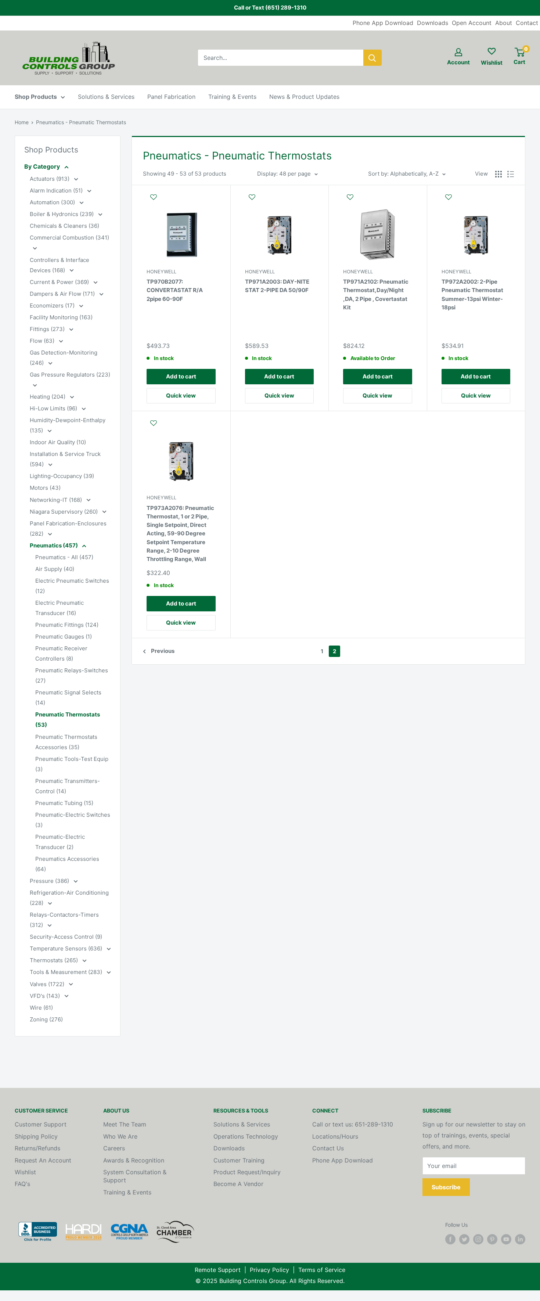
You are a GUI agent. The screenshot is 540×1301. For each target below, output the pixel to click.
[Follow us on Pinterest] (492, 1239)
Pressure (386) (50, 880)
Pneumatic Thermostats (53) (67, 719)
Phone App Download (383, 22)
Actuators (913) (50, 178)
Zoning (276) (46, 1019)
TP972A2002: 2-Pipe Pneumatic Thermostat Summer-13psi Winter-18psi (472, 294)
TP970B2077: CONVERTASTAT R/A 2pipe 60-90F (175, 290)
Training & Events (232, 96)
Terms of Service (321, 1269)
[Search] (372, 58)
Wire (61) (41, 1007)
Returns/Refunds (37, 1148)
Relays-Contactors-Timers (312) (64, 919)
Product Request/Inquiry (247, 1172)
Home (22, 122)
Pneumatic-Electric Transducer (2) (60, 842)
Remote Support (218, 1269)
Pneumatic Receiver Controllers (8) (61, 653)
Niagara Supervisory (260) (64, 511)
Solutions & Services (106, 96)
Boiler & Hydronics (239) (62, 214)
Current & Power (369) (60, 281)
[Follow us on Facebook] (450, 1239)
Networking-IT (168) (56, 499)
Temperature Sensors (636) (67, 948)
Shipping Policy (36, 1136)
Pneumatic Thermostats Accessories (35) (66, 742)
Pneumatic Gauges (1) (63, 636)
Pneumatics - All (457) (64, 557)
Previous (162, 650)
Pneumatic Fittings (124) (66, 624)
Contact (527, 22)
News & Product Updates (304, 96)
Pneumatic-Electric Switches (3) (72, 820)
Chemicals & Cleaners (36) (64, 225)
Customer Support (40, 1124)
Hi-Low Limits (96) (54, 408)
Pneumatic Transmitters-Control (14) (67, 786)
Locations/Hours (335, 1136)
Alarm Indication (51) (57, 190)
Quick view (181, 395)
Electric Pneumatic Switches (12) (72, 585)
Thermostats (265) (54, 960)
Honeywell (161, 271)
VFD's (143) (45, 995)
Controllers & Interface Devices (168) (59, 265)
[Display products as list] (510, 174)
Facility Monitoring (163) (61, 317)
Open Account (472, 22)
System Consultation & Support (134, 1176)
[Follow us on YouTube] (506, 1239)
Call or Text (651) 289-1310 (270, 7)
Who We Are (120, 1136)
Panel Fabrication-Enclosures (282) (68, 528)
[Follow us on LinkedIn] (520, 1239)
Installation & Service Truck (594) (65, 459)
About (503, 22)
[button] (181, 200)
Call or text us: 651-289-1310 (352, 1124)
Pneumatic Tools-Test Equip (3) (71, 764)
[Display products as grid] (498, 174)
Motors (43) (45, 487)
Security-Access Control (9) (66, 936)
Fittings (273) (48, 329)
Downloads (432, 22)
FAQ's (22, 1183)
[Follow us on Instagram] (478, 1239)
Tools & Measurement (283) (67, 971)
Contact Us (328, 1148)
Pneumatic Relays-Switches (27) (71, 675)
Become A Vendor (238, 1183)
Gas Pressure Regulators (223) (70, 374)
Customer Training (238, 1160)
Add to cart (181, 376)
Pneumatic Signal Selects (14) (68, 697)
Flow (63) (43, 340)
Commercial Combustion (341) (69, 237)
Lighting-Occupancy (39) (62, 475)
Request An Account (43, 1160)
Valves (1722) (48, 984)
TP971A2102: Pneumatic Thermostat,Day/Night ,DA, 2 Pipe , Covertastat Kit (375, 294)
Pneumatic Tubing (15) (64, 802)
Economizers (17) (53, 305)
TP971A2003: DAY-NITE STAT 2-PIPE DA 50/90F (277, 286)
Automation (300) (53, 202)
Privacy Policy (269, 1269)
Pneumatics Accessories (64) (67, 864)
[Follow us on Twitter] (464, 1239)
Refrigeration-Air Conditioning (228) (69, 897)
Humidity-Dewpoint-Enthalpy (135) (67, 425)
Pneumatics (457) (54, 545)
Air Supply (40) (54, 568)
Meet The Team (124, 1124)
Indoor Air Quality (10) (58, 442)
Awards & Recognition (133, 1160)
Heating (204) (48, 396)
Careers (114, 1148)
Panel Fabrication (171, 96)
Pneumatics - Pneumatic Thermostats (81, 122)
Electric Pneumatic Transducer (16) (59, 608)
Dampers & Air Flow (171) (63, 293)
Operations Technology (245, 1136)
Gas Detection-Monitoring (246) (63, 357)
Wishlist (25, 1172)
